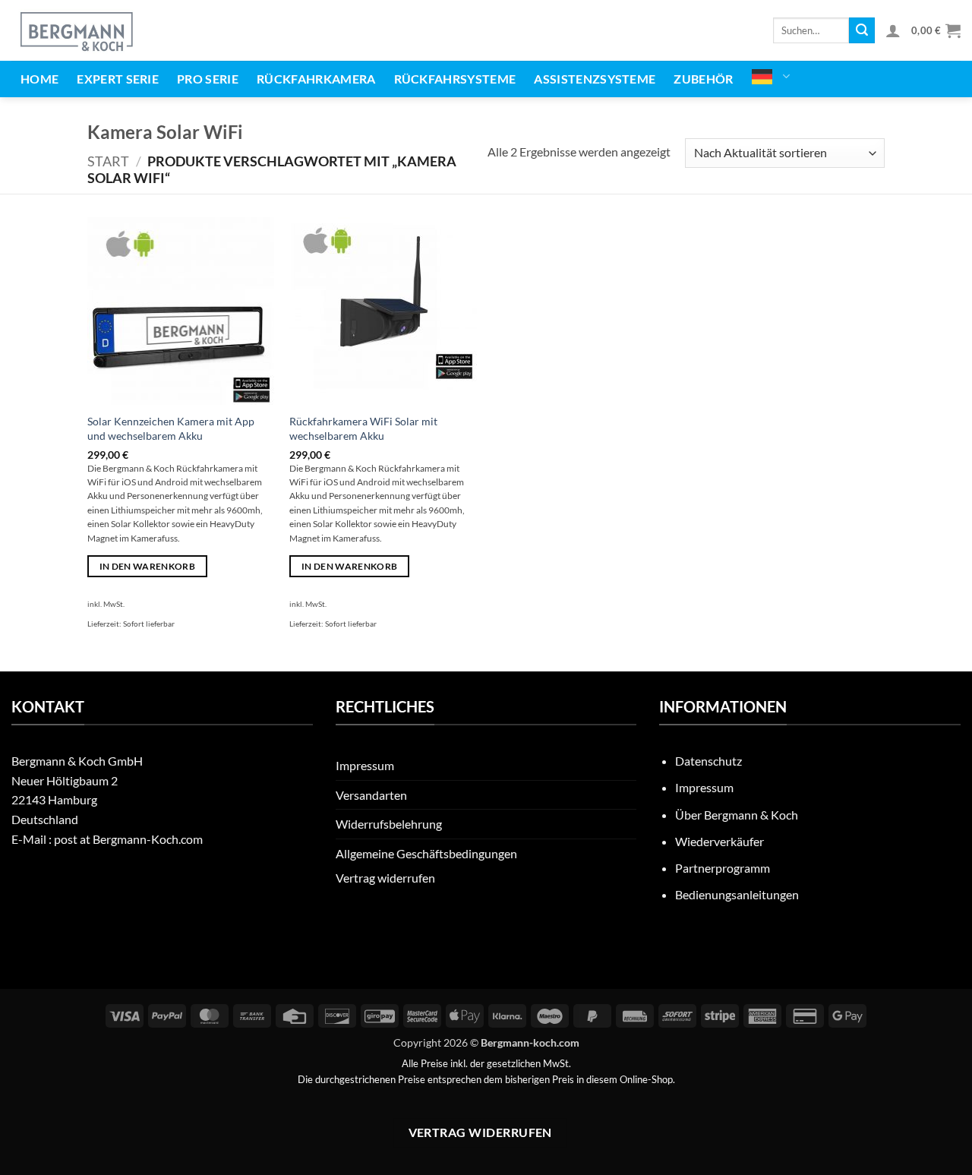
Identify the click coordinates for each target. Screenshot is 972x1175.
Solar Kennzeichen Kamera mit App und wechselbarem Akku (170, 428)
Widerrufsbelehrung (389, 823)
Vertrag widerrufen (385, 877)
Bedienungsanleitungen (737, 894)
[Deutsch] (771, 76)
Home (39, 78)
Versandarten (371, 795)
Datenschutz (708, 760)
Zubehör (703, 78)
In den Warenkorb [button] (147, 566)
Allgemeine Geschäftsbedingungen (426, 853)
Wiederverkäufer (719, 841)
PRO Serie (207, 78)
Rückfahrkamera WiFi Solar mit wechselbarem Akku (363, 428)
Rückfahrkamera (316, 78)
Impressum (365, 765)
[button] (893, 30)
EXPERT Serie (118, 78)
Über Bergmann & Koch (736, 814)
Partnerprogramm (722, 868)
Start (108, 161)
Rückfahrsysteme (455, 78)
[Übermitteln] (862, 30)
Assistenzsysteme (594, 78)
